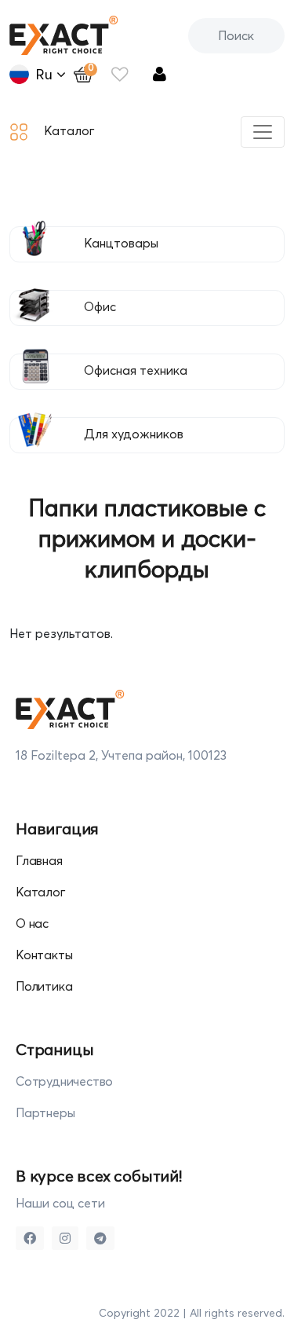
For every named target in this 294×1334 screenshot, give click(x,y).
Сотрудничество (64, 1081)
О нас (32, 923)
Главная (39, 860)
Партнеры (45, 1112)
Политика (44, 986)
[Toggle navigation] (263, 132)
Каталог (41, 892)
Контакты (44, 954)
